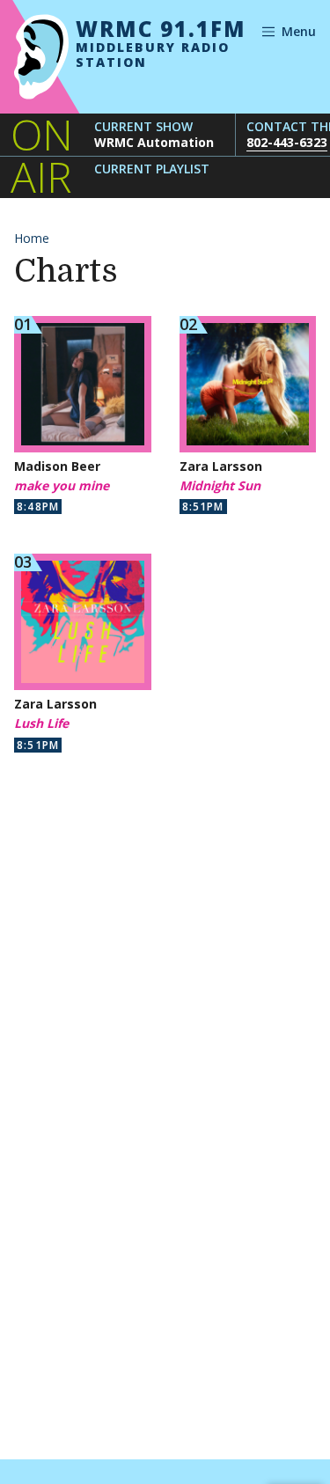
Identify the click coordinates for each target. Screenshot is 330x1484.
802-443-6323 (286, 142)
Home (31, 238)
